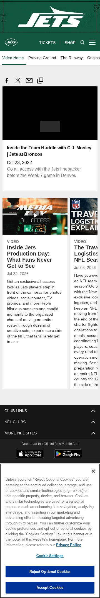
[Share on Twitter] (18, 83)
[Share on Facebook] (6, 83)
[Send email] (29, 83)
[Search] (82, 42)
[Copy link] (40, 81)
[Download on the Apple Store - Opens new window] (30, 454)
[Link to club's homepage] (11, 40)
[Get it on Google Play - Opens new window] (68, 456)
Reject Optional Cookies (50, 571)
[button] (50, 126)
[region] (50, 530)
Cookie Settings (50, 555)
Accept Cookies (50, 587)
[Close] (93, 471)
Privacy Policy (24, 545)
